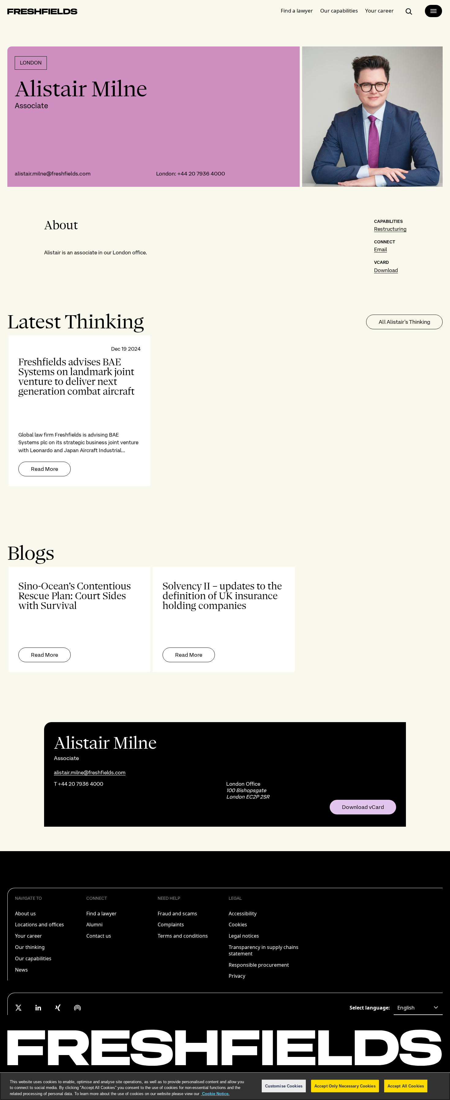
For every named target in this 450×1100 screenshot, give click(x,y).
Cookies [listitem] (238, 924)
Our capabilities (339, 10)
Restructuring (390, 229)
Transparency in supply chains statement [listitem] (263, 950)
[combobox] (418, 1007)
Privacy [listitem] (237, 976)
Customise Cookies (283, 1085)
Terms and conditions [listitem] (183, 935)
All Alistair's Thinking (404, 322)
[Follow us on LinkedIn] (38, 1007)
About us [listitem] (25, 913)
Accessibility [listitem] (243, 913)
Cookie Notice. (215, 1093)
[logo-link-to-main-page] (42, 12)
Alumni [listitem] (94, 924)
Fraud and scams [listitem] (177, 913)
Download (386, 270)
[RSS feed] (77, 1007)
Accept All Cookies (406, 1085)
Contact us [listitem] (98, 935)
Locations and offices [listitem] (39, 924)
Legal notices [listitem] (244, 935)
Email (380, 249)
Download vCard (363, 807)
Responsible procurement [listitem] (259, 965)
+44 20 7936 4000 (201, 173)
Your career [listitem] (28, 935)
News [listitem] (21, 969)
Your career (379, 10)
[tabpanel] (225, 411)
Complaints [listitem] (171, 924)
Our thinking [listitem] (30, 947)
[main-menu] (433, 11)
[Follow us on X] (18, 1007)
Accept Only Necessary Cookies (345, 1085)
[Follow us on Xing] (58, 1007)
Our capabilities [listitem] (33, 958)
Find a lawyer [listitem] (101, 913)
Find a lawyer (297, 10)
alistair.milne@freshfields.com (53, 173)
